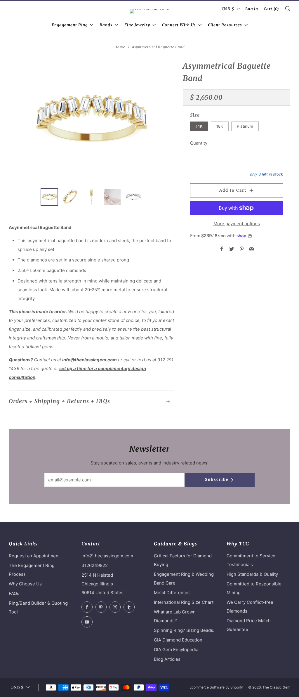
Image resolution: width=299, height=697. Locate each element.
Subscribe (217, 479)
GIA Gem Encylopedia (176, 649)
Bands (106, 24)
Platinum (245, 126)
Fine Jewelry (137, 24)
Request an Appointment (34, 556)
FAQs (14, 593)
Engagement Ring (70, 24)
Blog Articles (167, 659)
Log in (251, 8)
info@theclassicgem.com (89, 360)
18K (219, 126)
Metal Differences (172, 592)
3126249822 (94, 565)
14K (199, 126)
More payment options (236, 223)
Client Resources (225, 24)
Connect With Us (179, 24)
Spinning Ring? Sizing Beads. (184, 630)
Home (119, 47)
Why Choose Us (25, 584)
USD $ (228, 8)
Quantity (198, 143)
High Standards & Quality (252, 574)
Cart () (271, 8)
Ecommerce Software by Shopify (216, 687)
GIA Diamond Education (178, 640)
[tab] (49, 197)
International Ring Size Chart (183, 602)
